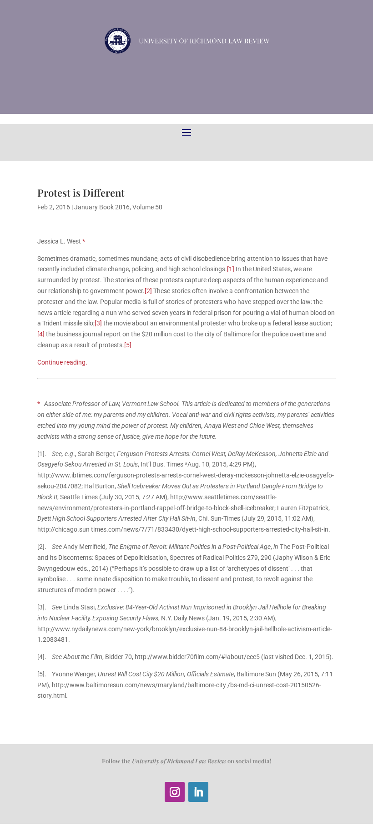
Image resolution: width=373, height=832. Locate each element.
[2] (148, 290)
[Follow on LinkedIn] (198, 792)
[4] (41, 334)
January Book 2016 (102, 207)
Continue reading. (62, 362)
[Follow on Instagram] (175, 792)
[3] (98, 323)
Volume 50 (147, 207)
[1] (230, 269)
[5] (127, 345)
